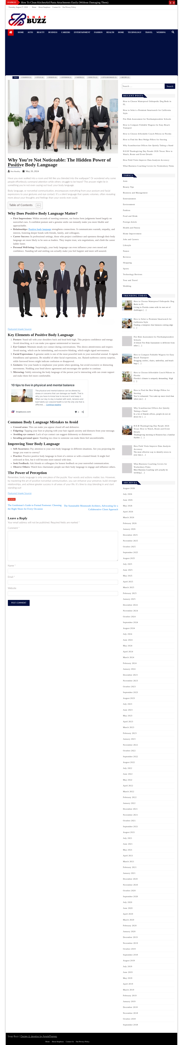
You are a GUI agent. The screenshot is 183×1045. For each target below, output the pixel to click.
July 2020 (127, 902)
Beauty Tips (128, 187)
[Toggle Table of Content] (37, 205)
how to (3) (93, 77)
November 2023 (130, 681)
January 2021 (129, 873)
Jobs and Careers (131, 239)
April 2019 (128, 984)
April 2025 (128, 582)
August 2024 (129, 628)
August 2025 (129, 558)
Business (52, 32)
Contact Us (56, 7)
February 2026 (130, 523)
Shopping (127, 263)
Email (11, 577)
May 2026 (127, 506)
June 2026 (127, 500)
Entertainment (82, 32)
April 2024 (128, 652)
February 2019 (130, 995)
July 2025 (127, 564)
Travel (149, 32)
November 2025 (130, 541)
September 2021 (130, 826)
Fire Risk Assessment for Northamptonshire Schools (147, 119)
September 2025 (130, 552)
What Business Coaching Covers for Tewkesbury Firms (148, 166)
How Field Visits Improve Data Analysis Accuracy (146, 160)
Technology (134, 32)
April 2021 (128, 856)
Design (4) (53, 77)
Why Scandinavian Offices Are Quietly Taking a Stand (148, 145)
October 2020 (129, 891)
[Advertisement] (92, 55)
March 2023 (128, 727)
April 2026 (128, 512)
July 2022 (127, 768)
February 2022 (130, 797)
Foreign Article (130, 222)
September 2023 (130, 692)
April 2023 (128, 721)
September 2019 (130, 955)
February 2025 (130, 593)
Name (12, 566)
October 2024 (129, 617)
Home (34, 7)
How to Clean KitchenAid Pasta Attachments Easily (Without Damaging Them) (64, 2)
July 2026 (127, 494)
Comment (14, 528)
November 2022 (130, 745)
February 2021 (130, 867)
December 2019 (130, 937)
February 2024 (130, 663)
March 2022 (128, 791)
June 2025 (127, 570)
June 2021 (127, 844)
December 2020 (130, 879)
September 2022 (130, 756)
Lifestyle (127, 245)
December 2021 (130, 809)
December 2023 (130, 675)
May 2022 (127, 780)
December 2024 (130, 605)
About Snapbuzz (44, 7)
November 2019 (130, 943)
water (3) (80, 77)
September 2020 (130, 896)
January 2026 (129, 529)
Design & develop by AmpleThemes (38, 1036)
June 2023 (127, 710)
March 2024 (128, 657)
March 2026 (128, 517)
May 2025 (127, 576)
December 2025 (130, 535)
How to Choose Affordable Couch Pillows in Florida (147, 134)
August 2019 (129, 960)
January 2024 (129, 669)
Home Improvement (132, 234)
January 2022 (129, 803)
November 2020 (130, 885)
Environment (129, 204)
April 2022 (128, 786)
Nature (126, 251)
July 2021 (127, 838)
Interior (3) (66, 77)
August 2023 (129, 698)
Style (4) (39, 77)
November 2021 (130, 815)
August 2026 (129, 488)
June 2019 (127, 972)
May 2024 (127, 646)
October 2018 (129, 1019)
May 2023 (127, 716)
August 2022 (129, 762)
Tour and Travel (130, 280)
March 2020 (128, 920)
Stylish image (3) (109, 77)
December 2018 (130, 1007)
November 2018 (130, 1013)
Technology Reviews (132, 274)
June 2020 (127, 908)
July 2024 (127, 634)
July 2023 (127, 704)
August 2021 (129, 832)
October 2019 (129, 949)
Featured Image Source (19, 329)
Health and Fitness (131, 228)
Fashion (98, 32)
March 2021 (128, 861)
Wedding (161, 32)
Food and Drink (130, 216)
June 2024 (127, 640)
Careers (65, 32)
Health (110, 32)
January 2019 (129, 1001)
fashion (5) (27, 77)
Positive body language (40, 229)
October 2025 (129, 547)
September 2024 (130, 622)
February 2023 (130, 733)
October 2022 (129, 751)
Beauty (40, 32)
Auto (30, 32)
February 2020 (130, 925)
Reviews (11, 499)
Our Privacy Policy (69, 7)
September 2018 (130, 1025)
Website (12, 588)
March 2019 (128, 990)
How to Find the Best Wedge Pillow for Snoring (145, 139)
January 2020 (129, 931)
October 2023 (129, 686)
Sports (126, 269)
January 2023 (129, 739)
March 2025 (128, 587)
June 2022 (127, 774)
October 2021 (129, 821)
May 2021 (127, 850)
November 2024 (130, 611)
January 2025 (129, 599)
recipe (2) (125, 77)
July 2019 (127, 966)
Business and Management (135, 193)
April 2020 (128, 914)
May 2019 (127, 978)
